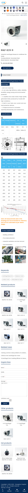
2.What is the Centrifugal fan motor (10, 355)
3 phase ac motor (19, 276)
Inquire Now (8, 68)
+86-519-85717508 (8, 63)
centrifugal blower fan (7, 276)
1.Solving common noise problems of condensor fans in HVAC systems (14, 353)
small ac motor (5, 279)
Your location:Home (8, 13)
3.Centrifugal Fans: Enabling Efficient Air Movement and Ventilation (14, 358)
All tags (8, 488)
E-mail (17, 491)
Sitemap (3, 488)
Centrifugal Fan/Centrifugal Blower (17, 14)
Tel (2, 491)
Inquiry (24, 491)
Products (17, 13)
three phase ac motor (17, 279)
